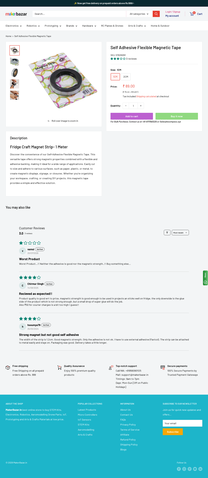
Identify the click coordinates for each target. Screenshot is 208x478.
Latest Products (87, 409)
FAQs (123, 419)
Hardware (87, 25)
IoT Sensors (84, 419)
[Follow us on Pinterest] (190, 469)
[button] (118, 58)
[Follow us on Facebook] (179, 469)
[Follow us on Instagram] (184, 469)
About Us (125, 409)
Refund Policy (128, 439)
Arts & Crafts (135, 25)
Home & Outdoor (160, 25)
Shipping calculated (146, 96)
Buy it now (177, 116)
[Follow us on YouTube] (195, 469)
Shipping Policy (129, 444)
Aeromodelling (86, 429)
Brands (70, 25)
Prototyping (51, 25)
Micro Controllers (87, 414)
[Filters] (167, 232)
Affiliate (124, 434)
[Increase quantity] (141, 106)
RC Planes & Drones (112, 25)
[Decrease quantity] (126, 106)
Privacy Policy (128, 424)
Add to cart (131, 116)
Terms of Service (130, 429)
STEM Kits (83, 424)
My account (172, 15)
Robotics (32, 25)
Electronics (12, 25)
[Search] (156, 14)
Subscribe (173, 431)
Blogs (123, 449)
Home (8, 36)
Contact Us (126, 414)
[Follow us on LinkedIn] (200, 469)
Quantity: (116, 105)
